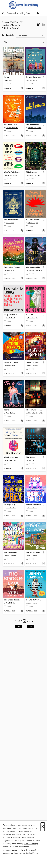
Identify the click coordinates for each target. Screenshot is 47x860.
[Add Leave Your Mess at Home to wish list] (21, 373)
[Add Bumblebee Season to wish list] (21, 278)
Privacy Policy (31, 828)
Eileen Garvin (10, 270)
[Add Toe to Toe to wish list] (21, 421)
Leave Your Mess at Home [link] (12, 362)
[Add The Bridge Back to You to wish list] (21, 611)
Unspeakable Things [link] (12, 315)
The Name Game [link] (33, 552)
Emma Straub (32, 508)
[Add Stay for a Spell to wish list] (43, 373)
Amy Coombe (32, 365)
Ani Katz (9, 80)
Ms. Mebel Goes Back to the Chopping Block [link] (12, 125)
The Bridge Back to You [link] (12, 600)
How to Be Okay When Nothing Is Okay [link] (34, 600)
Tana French (32, 460)
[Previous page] (15, 621)
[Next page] (32, 621)
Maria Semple (33, 318)
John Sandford (11, 508)
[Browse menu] (43, 13)
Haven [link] (6, 77)
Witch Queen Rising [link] (34, 267)
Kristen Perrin (32, 80)
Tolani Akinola (11, 365)
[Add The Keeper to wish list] (43, 468)
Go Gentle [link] (30, 315)
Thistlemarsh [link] (31, 172)
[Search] (3, 13)
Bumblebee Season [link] (12, 267)
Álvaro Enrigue (33, 223)
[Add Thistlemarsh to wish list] (43, 183)
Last (30, 627)
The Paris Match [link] (10, 552)
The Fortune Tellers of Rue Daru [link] (34, 410)
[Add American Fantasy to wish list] (43, 516)
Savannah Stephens (35, 270)
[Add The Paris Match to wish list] (21, 563)
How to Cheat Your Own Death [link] (34, 77)
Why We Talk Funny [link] (12, 172)
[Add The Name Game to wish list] (43, 563)
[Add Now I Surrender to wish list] (43, 230)
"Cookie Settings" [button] (31, 844)
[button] (38, 25)
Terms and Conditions (12, 828)
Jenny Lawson (33, 603)
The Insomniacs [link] (32, 125)
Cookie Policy (31, 853)
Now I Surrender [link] (32, 220)
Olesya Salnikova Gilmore (35, 413)
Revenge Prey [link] (9, 505)
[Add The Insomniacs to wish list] (43, 136)
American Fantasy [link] (33, 505)
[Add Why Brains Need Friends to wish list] (21, 468)
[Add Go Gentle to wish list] (43, 326)
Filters (6, 42)
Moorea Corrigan (34, 175)
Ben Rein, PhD (11, 460)
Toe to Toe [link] (8, 410)
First (18, 627)
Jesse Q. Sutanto (12, 128)
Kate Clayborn (11, 555)
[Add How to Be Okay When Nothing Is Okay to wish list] (43, 611)
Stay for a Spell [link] (32, 362)
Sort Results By (8, 35)
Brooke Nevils (10, 318)
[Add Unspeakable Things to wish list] (21, 326)
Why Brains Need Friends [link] (12, 457)
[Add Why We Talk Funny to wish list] (21, 183)
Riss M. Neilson (11, 603)
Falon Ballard (10, 413)
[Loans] (38, 13)
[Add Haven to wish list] (21, 88)
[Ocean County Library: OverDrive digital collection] (23, 5)
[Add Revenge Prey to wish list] (21, 516)
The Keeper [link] (30, 457)
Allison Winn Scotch (34, 128)
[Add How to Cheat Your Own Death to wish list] (43, 88)
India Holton (10, 223)
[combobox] (18, 13)
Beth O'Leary (32, 555)
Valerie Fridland (11, 175)
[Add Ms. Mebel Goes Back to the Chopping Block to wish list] (21, 136)
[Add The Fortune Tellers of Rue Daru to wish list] (43, 421)
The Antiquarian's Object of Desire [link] (12, 220)
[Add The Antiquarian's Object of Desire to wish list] (21, 230)
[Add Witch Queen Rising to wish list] (43, 278)
